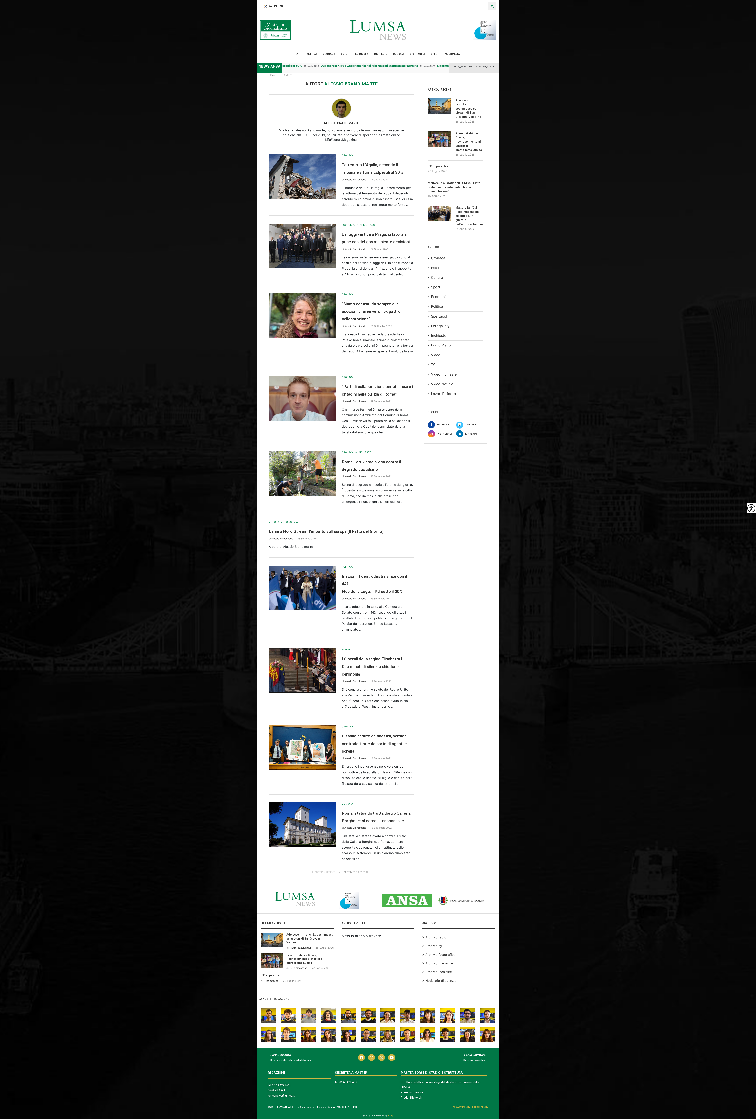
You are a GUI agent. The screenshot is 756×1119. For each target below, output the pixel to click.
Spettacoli (417, 54)
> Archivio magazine (437, 963)
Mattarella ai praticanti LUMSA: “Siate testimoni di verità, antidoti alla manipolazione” (454, 187)
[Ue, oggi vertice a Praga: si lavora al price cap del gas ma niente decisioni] (302, 246)
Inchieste (380, 54)
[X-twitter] (381, 1057)
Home (272, 75)
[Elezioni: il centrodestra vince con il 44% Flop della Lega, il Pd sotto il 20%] (302, 588)
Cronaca (329, 54)
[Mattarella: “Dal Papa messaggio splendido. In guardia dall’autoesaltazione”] (439, 213)
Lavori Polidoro (443, 394)
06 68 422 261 (276, 1090)
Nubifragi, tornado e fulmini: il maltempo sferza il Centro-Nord (447, 66)
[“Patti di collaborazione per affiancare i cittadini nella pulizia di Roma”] (302, 398)
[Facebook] (261, 6)
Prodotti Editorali (411, 1097)
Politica (311, 54)
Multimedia (452, 54)
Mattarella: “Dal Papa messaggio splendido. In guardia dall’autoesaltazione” (469, 216)
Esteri (345, 54)
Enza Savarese (298, 967)
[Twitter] (265, 6)
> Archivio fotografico (439, 954)
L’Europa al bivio (439, 166)
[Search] (492, 6)
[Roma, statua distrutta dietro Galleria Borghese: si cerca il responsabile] (302, 824)
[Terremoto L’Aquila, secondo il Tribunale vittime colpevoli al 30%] (302, 176)
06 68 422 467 (348, 1082)
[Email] (281, 6)
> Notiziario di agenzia (439, 980)
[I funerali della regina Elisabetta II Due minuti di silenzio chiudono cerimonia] (302, 670)
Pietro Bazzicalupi (300, 947)
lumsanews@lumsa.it (281, 1095)
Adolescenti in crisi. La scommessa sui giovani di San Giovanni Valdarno (468, 108)
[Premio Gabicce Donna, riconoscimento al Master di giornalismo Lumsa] (439, 139)
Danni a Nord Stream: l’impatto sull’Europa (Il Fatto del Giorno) (326, 531)
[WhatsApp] (5, 101)
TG (433, 365)
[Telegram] (5, 93)
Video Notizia (442, 384)
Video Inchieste (444, 374)
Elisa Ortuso (271, 980)
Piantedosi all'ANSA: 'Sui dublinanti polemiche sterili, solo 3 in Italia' (337, 66)
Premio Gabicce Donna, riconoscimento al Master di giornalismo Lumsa (468, 142)
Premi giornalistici (412, 1092)
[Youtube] (275, 6)
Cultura (398, 54)
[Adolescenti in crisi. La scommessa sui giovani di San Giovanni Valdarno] (439, 106)
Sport (435, 54)
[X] (5, 78)
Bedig (390, 1116)
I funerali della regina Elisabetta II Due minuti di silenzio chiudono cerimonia (372, 667)
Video (435, 355)
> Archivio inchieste (437, 972)
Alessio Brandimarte (341, 123)
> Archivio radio (434, 937)
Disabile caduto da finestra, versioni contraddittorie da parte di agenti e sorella (375, 744)
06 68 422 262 (281, 1085)
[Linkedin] (270, 6)
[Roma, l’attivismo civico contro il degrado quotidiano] (302, 473)
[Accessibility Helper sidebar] (751, 508)
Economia (361, 54)
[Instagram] (371, 1057)
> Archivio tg (432, 946)
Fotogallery (440, 326)
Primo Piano (441, 345)
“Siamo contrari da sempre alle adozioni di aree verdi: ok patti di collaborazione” (372, 311)
